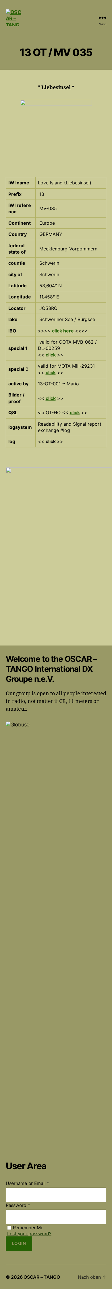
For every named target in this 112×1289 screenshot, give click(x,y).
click (51, 355)
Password (18, 1205)
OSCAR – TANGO (42, 1277)
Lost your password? (29, 1233)
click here (63, 331)
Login (19, 1243)
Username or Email (27, 1183)
